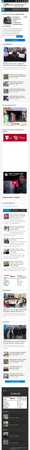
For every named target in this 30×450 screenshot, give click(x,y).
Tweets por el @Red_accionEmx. (10, 206)
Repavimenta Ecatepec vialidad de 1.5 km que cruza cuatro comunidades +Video (18, 360)
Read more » (19, 36)
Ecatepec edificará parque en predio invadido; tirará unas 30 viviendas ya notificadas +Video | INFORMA (18, 75)
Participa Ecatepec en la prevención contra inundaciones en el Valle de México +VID (17, 367)
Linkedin (23, 1)
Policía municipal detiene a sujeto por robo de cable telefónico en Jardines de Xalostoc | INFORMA (17, 82)
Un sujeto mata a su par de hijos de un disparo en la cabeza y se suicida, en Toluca (17, 422)
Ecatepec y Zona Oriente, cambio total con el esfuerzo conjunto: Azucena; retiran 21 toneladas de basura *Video (17, 374)
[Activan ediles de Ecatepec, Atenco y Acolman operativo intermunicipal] (15, 332)
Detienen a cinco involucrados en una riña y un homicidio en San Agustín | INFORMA (17, 228)
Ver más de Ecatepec (15, 381)
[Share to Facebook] (4, 21)
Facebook (18, 1)
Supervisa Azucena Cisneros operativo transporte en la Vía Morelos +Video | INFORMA (17, 96)
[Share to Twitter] (6, 21)
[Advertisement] (15, 156)
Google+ (20, 1)
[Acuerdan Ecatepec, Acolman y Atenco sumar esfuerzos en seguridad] (6, 354)
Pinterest (27, 1)
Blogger (18, 449)
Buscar (26, 9)
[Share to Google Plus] (8, 21)
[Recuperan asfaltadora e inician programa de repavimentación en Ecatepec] (7, 20)
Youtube (25, 1)
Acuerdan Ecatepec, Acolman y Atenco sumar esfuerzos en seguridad (18, 353)
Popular (7, 210)
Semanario (15, 210)
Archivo (23, 210)
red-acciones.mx (7, 447)
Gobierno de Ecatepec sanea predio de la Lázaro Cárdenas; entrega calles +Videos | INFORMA (18, 89)
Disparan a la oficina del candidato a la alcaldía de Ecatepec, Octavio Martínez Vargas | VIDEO (16, 415)
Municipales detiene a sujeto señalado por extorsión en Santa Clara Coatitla (17, 251)
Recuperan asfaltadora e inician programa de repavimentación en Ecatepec (12, 21)
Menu (3, 1)
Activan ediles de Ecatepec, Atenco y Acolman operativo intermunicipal (14, 342)
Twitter (16, 1)
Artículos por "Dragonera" (13, 14)
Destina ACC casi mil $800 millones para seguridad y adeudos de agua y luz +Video (15, 310)
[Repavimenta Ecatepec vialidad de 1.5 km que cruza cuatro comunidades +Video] (6, 361)
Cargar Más (15, 40)
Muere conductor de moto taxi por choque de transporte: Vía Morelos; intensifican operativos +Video (18, 216)
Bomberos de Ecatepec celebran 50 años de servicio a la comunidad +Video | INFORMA (15, 64)
